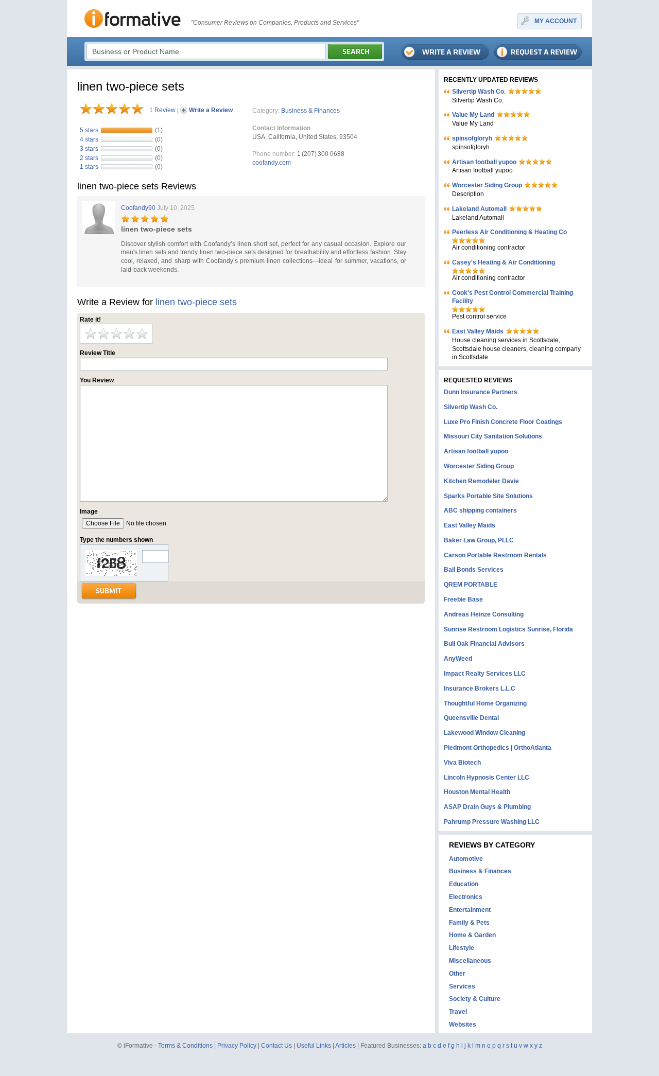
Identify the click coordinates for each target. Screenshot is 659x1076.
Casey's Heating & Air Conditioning (503, 262)
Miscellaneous (470, 960)
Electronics (465, 897)
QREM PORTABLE (470, 584)
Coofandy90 (138, 207)
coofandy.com (271, 162)
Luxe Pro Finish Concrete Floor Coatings (503, 422)
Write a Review (211, 110)
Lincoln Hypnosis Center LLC (486, 777)
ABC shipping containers (480, 510)
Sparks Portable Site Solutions (488, 496)
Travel (458, 1011)
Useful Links (314, 1045)
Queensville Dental (471, 717)
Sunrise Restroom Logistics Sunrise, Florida (508, 629)
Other (457, 973)
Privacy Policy (236, 1045)
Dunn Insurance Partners (480, 392)
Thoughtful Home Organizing (485, 703)
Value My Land (473, 114)
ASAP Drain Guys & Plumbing (487, 806)
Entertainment (470, 909)
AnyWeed (458, 658)
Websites (462, 1024)
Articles (345, 1045)
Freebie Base (463, 599)
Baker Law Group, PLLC (479, 540)
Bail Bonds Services (474, 569)
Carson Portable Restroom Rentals (495, 555)
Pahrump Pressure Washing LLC (492, 821)
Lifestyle (461, 947)
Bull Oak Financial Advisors (484, 643)
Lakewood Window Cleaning (484, 732)
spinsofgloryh (472, 138)
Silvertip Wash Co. (479, 91)
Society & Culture (474, 998)
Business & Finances (310, 110)
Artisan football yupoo (484, 162)
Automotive (466, 858)
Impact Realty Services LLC (485, 673)
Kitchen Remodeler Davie (481, 481)
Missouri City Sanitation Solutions (493, 436)
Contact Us (276, 1045)
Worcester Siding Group (487, 185)
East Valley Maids (478, 331)
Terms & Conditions (185, 1045)
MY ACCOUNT (555, 21)
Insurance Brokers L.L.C (479, 688)
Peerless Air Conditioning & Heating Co (509, 232)
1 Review (162, 110)
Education (463, 884)
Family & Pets (469, 922)
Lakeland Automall (479, 209)
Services (462, 986)
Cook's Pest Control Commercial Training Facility (512, 297)
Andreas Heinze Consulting (484, 614)
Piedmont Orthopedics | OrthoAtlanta (497, 747)
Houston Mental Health (477, 792)
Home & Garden (472, 935)
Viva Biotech (462, 762)
